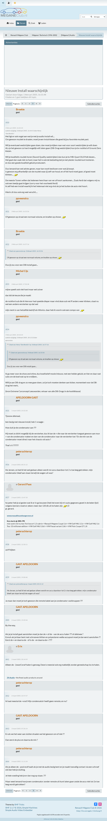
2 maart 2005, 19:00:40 (19, 577)
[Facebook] (95, 804)
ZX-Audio (11, 678)
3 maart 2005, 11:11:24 (19, 761)
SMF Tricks (19, 804)
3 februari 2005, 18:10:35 (14, 335)
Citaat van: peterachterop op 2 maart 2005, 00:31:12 (26, 584)
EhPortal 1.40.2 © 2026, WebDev (53, 819)
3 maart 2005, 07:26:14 (19, 728)
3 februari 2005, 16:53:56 (20, 211)
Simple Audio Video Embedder (19, 810)
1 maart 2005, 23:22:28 (19, 410)
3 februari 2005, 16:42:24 (14, 128)
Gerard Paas (24, 484)
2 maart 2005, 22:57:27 (19, 696)
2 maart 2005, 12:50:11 (19, 544)
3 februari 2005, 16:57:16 (20, 244)
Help (78, 811)
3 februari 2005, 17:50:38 (20, 284)
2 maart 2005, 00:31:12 (19, 464)
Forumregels (87, 811)
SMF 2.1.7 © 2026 (13, 807)
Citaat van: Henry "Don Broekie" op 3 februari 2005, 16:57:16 (29, 345)
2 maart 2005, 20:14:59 (19, 659)
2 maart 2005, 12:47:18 (19, 497)
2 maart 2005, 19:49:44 (19, 620)
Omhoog (9, 791)
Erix (20, 646)
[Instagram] (100, 804)
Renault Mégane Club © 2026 (88, 807)
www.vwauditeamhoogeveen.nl (20, 516)
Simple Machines (29, 807)
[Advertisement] (53, 64)
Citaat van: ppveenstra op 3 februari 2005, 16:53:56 (26, 251)
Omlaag (9, 104)
